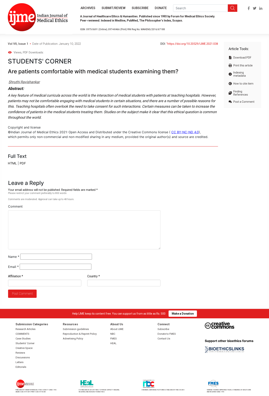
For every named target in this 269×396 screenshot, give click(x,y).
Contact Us (164, 338)
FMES (113, 338)
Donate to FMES (167, 333)
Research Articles (25, 329)
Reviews (20, 352)
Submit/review (113, 8)
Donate (161, 8)
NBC (112, 333)
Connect (164, 324)
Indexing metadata (239, 74)
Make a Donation (183, 313)
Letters (19, 362)
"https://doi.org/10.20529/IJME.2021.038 (192, 44)
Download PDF (242, 57)
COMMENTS (22, 333)
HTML (12, 163)
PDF (23, 163)
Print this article (243, 65)
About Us (116, 324)
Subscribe (140, 8)
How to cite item (243, 83)
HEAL (113, 343)
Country (93, 276)
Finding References (240, 93)
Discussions (23, 357)
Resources (70, 324)
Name (13, 257)
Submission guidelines (76, 329)
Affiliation (15, 276)
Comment (15, 206)
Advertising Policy (73, 338)
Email (13, 267)
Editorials (21, 366)
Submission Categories (32, 324)
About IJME (116, 329)
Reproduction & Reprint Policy (80, 333)
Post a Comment (243, 101)
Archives (88, 8)
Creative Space (24, 348)
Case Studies (23, 338)
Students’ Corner (25, 343)
